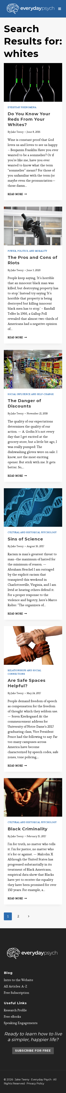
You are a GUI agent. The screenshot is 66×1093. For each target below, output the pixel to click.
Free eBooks (12, 1017)
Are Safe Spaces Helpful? (26, 683)
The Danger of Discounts (24, 403)
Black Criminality (28, 828)
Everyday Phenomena (22, 107)
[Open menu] (60, 8)
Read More (17, 194)
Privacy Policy (35, 1083)
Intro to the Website (18, 980)
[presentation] (33, 82)
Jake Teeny (17, 132)
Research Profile (15, 1010)
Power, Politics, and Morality (27, 250)
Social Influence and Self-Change (31, 394)
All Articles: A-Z (15, 986)
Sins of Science (25, 539)
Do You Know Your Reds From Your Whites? (29, 119)
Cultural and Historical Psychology (32, 532)
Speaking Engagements (20, 1023)
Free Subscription (16, 993)
